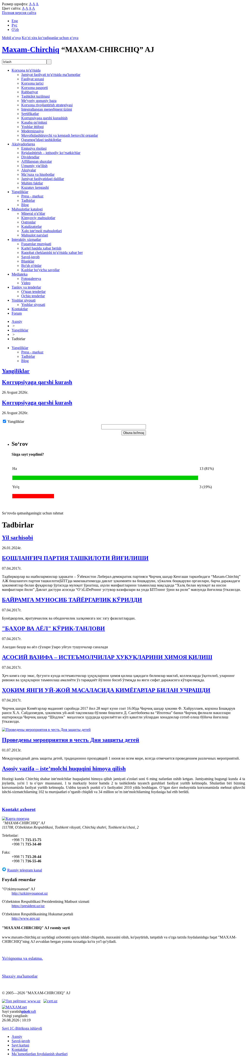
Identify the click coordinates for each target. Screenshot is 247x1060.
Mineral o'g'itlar (33, 213)
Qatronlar (28, 222)
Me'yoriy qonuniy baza (38, 101)
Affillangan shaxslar (36, 161)
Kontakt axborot (18, 809)
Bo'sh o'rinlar (31, 265)
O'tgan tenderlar (33, 292)
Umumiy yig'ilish (34, 166)
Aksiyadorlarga (23, 144)
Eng (15, 21)
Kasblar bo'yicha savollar (40, 270)
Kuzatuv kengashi (35, 187)
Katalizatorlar (31, 226)
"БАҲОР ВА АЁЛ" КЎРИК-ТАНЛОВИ (53, 628)
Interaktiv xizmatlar (26, 239)
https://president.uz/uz (28, 906)
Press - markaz (32, 196)
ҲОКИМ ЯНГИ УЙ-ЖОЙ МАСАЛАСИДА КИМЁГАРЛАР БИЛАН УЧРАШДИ (106, 690)
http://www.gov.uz (26, 918)
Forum (17, 313)
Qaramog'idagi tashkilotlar (41, 140)
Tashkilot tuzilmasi (35, 96)
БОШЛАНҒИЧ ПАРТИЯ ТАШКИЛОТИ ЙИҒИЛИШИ (75, 558)
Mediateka (19, 274)
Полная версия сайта (19, 13)
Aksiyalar (28, 170)
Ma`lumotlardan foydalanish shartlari (40, 1054)
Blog (25, 205)
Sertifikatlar (30, 114)
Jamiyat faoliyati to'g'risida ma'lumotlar (50, 75)
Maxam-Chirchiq (30, 49)
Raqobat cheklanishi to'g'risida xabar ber (52, 252)
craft (28, 1011)
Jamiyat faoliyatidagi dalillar (42, 179)
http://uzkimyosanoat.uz (30, 893)
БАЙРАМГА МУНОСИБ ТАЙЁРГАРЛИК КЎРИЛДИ (72, 600)
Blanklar (27, 261)
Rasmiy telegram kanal (24, 870)
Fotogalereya (31, 279)
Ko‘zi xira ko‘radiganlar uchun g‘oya (50, 38)
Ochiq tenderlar (33, 296)
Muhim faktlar (32, 183)
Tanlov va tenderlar (26, 287)
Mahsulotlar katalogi (27, 209)
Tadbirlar (28, 200)
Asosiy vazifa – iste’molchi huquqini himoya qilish (64, 768)
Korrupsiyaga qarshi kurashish (44, 118)
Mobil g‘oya (11, 38)
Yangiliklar (20, 192)
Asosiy (17, 321)
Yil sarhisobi (17, 537)
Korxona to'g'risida (26, 70)
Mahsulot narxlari (34, 235)
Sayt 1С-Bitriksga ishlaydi (22, 1028)
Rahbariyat (29, 92)
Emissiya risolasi (34, 148)
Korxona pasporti (34, 88)
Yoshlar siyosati (23, 300)
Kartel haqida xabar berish (41, 248)
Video (25, 283)
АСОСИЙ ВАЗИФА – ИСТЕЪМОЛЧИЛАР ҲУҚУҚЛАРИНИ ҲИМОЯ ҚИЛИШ (107, 657)
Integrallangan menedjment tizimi (46, 109)
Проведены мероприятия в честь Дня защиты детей (70, 740)
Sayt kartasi (20, 1045)
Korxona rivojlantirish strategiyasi (47, 105)
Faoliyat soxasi (32, 79)
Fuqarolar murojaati (36, 244)
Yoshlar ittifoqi (32, 127)
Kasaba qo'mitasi (34, 122)
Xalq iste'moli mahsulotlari (41, 231)
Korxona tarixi (32, 83)
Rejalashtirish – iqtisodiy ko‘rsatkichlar (50, 153)
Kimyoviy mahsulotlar (38, 218)
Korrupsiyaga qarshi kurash (37, 382)
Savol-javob (30, 257)
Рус (14, 25)
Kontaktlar (20, 309)
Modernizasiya (32, 131)
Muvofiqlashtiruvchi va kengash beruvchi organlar (59, 135)
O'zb (15, 29)
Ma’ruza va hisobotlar (38, 174)
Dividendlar (30, 157)
